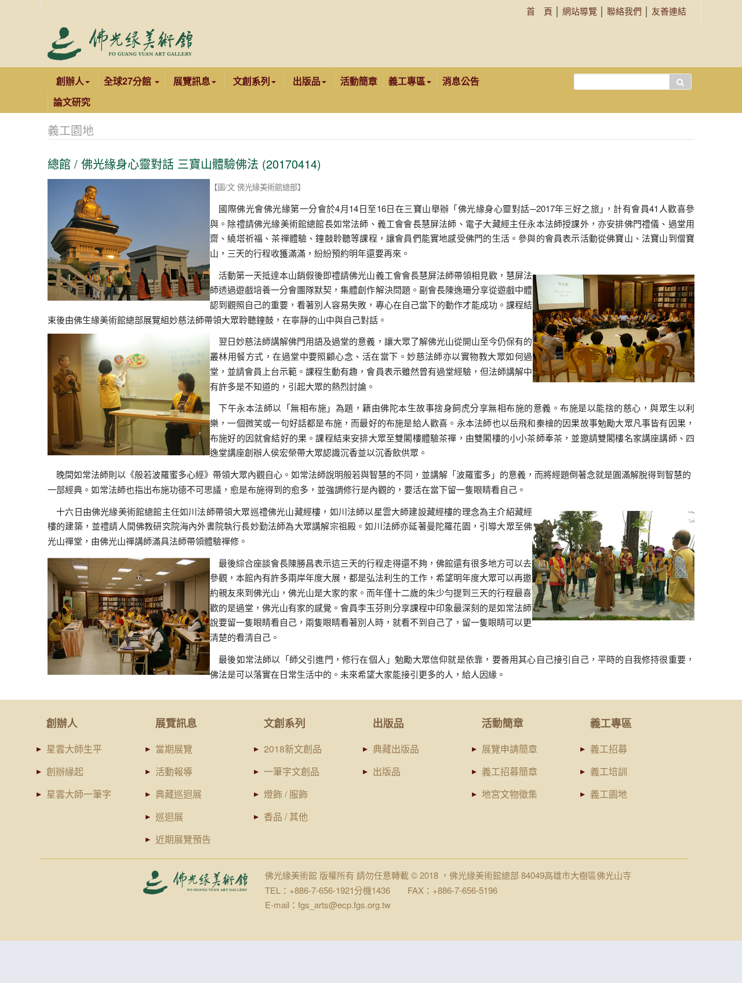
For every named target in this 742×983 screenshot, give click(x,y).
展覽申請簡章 (509, 748)
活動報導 (173, 771)
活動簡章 (358, 80)
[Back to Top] (711, 885)
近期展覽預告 (183, 839)
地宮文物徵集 (509, 794)
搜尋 (680, 82)
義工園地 (608, 794)
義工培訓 (608, 771)
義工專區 (406, 80)
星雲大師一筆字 (78, 794)
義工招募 (608, 748)
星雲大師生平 (74, 748)
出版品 (387, 771)
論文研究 (71, 101)
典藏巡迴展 (178, 794)
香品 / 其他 (286, 816)
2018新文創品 (293, 748)
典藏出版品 (396, 748)
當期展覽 (173, 748)
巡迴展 (169, 816)
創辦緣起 (64, 771)
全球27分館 (129, 80)
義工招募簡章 (509, 771)
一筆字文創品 (291, 771)
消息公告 (460, 80)
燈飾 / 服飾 (286, 794)
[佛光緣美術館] (120, 43)
